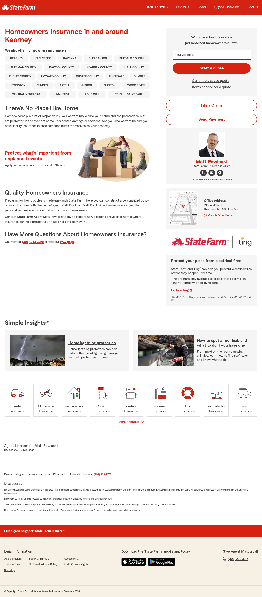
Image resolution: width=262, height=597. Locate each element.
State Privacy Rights (76, 564)
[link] (19, 7)
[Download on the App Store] (133, 562)
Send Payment (211, 119)
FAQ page (67, 241)
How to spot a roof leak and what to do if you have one (222, 342)
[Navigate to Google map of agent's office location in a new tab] (220, 173)
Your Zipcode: (184, 54)
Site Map (9, 570)
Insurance (156, 7)
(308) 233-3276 (228, 7)
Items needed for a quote (211, 87)
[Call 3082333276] (203, 173)
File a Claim (211, 105)
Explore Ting (180, 290)
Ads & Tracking (13, 558)
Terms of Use (12, 564)
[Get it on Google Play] (161, 562)
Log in (252, 7)
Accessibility (71, 558)
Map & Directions (219, 215)
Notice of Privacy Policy (43, 564)
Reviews (182, 7)
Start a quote (212, 68)
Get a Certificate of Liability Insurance (211, 179)
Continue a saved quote (210, 80)
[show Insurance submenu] (166, 7)
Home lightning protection (92, 343)
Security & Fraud (39, 558)
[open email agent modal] (211, 173)
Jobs (202, 7)
